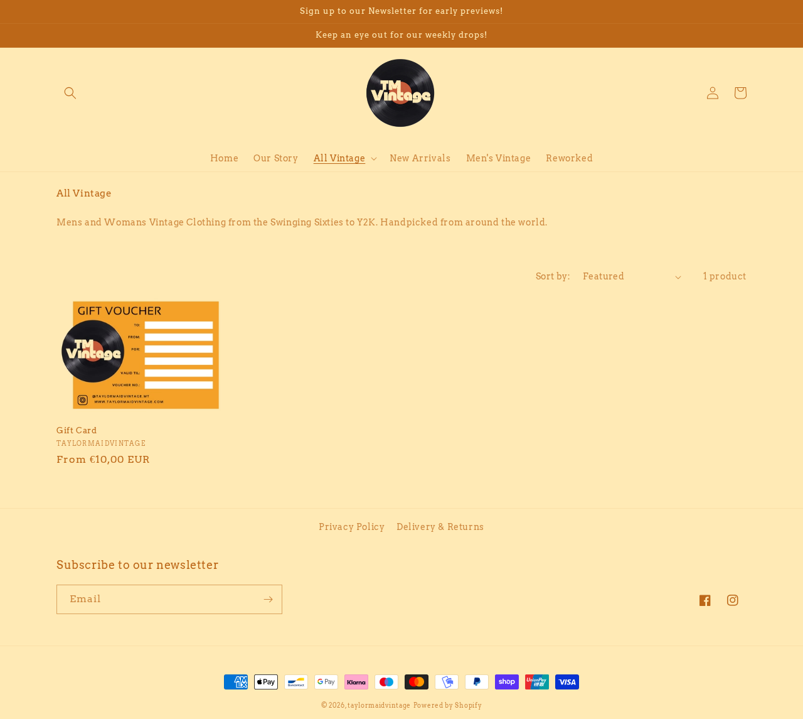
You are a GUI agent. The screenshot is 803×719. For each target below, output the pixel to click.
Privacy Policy (352, 527)
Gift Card (76, 430)
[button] (70, 93)
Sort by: (553, 276)
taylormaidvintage (379, 705)
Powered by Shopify (447, 705)
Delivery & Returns (440, 527)
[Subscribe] (268, 599)
